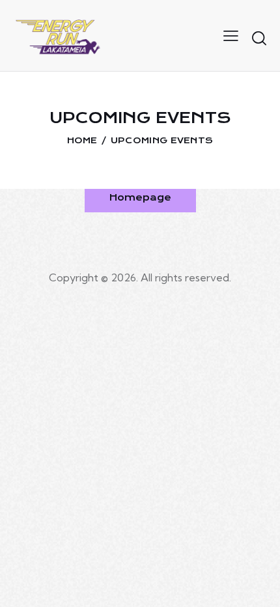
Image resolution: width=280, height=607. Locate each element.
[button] (230, 35)
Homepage (140, 197)
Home (82, 140)
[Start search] (259, 38)
